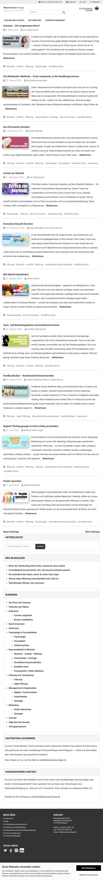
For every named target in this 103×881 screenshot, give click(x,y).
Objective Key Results (19, 722)
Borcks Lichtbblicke (23, 619)
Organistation (20, 696)
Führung (11, 163)
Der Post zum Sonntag (19, 602)
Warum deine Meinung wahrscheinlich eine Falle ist (33, 578)
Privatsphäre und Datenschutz (16, 824)
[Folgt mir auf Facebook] (11, 852)
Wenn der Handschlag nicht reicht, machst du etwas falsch (37, 566)
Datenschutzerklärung (43, 876)
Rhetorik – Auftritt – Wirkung (28, 654)
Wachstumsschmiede (36, 80)
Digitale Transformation (25, 692)
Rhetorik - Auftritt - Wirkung (20, 66)
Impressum (9, 818)
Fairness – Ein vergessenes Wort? (21, 25)
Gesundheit (64, 163)
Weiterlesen (9, 58)
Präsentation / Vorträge (46, 117)
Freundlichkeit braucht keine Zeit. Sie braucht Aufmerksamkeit (39, 570)
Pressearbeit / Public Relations (29, 671)
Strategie (18, 701)
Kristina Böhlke (35, 131)
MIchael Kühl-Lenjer (33, 430)
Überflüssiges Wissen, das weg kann (26, 583)
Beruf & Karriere (68, 117)
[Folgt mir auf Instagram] (16, 852)
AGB (6, 821)
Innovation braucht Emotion (18, 223)
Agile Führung (23, 416)
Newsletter (72, 2)
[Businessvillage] (13, 9)
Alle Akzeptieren (89, 868)
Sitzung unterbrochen (13, 833)
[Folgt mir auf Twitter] (6, 852)
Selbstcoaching (55, 214)
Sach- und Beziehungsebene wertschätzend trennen (31, 325)
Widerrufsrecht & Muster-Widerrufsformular (20, 830)
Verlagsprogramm (17, 726)
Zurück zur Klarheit (13, 173)
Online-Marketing (22, 709)
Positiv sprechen (12, 481)
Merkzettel (96, 2)
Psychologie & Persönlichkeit (23, 632)
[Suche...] (63, 12)
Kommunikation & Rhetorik (22, 649)
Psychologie (41, 66)
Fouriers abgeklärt (23, 615)
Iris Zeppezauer (30, 30)
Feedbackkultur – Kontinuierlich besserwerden (28, 375)
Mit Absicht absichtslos (15, 274)
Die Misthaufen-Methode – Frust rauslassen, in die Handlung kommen (41, 76)
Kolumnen (14, 611)
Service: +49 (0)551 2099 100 (51, 2)
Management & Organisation (22, 688)
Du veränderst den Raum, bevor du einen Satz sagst (34, 574)
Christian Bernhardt (36, 329)
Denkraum (93, 163)
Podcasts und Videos (19, 607)
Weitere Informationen (88, 875)
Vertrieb (12, 718)
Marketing (14, 705)
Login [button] (83, 2)
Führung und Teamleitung (21, 675)
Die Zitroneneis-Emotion (16, 127)
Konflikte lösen (56, 66)
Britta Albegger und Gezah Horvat (45, 228)
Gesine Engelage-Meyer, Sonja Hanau (44, 379)
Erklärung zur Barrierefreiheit (15, 827)
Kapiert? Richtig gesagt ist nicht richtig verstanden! (30, 426)
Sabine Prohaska (31, 485)
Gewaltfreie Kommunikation (58, 264)
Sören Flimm (32, 278)
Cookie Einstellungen (12, 836)
